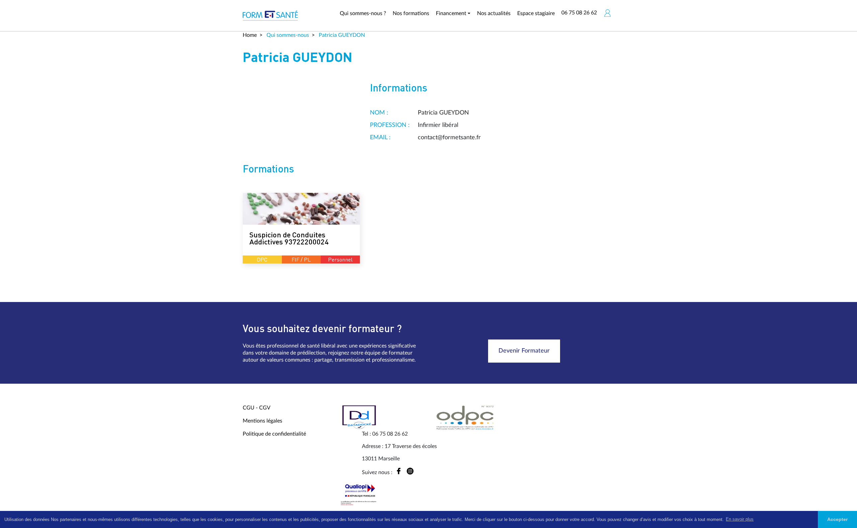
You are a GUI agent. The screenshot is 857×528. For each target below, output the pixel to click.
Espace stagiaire (536, 13)
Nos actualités (494, 13)
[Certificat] (359, 494)
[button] (607, 13)
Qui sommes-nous (287, 35)
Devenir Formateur (524, 351)
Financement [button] (451, 13)
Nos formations (411, 13)
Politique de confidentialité (274, 434)
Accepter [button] (837, 519)
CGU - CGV (256, 407)
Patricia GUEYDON (341, 35)
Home (250, 35)
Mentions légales (262, 421)
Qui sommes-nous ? (363, 13)
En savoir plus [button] (740, 519)
